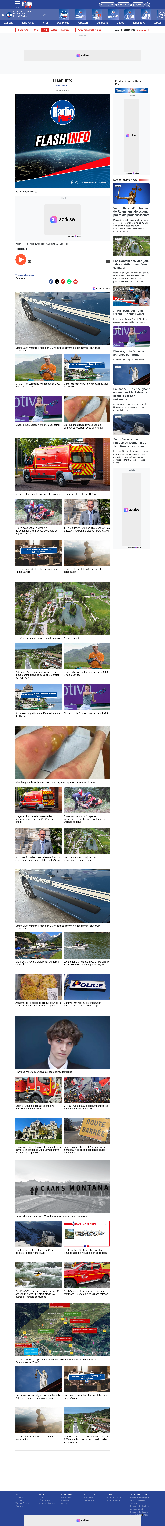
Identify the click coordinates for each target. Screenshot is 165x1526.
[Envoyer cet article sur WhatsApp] (69, 283)
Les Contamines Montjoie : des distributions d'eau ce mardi (131, 264)
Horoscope (138, 23)
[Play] (3, 15)
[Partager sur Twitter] (56, 283)
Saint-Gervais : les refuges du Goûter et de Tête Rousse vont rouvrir (130, 443)
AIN (45, 30)
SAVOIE (36, 30)
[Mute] (44, 15)
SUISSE (54, 30)
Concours (102, 23)
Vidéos (120, 23)
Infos (46, 23)
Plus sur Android (114, 1500)
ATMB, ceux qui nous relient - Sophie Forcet (128, 312)
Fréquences (20, 1506)
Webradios (63, 23)
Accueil (8, 23)
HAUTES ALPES (67, 30)
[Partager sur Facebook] (50, 283)
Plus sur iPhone (114, 1497)
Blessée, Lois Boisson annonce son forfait (128, 353)
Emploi (157, 23)
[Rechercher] (147, 4)
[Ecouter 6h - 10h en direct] (131, 90)
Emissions (65, 1500)
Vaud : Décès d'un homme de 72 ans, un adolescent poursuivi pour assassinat (131, 211)
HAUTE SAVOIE (23, 30)
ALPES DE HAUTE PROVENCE (89, 30)
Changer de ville (143, 30)
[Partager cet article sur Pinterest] (62, 283)
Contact (19, 1497)
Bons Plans (27, 23)
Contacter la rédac (47, 1503)
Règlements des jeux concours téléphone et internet (139, 1515)
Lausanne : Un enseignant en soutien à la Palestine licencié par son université (131, 394)
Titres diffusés (22, 1503)
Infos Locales (44, 1500)
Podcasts (83, 23)
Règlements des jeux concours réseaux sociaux (139, 1500)
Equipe (18, 1500)
